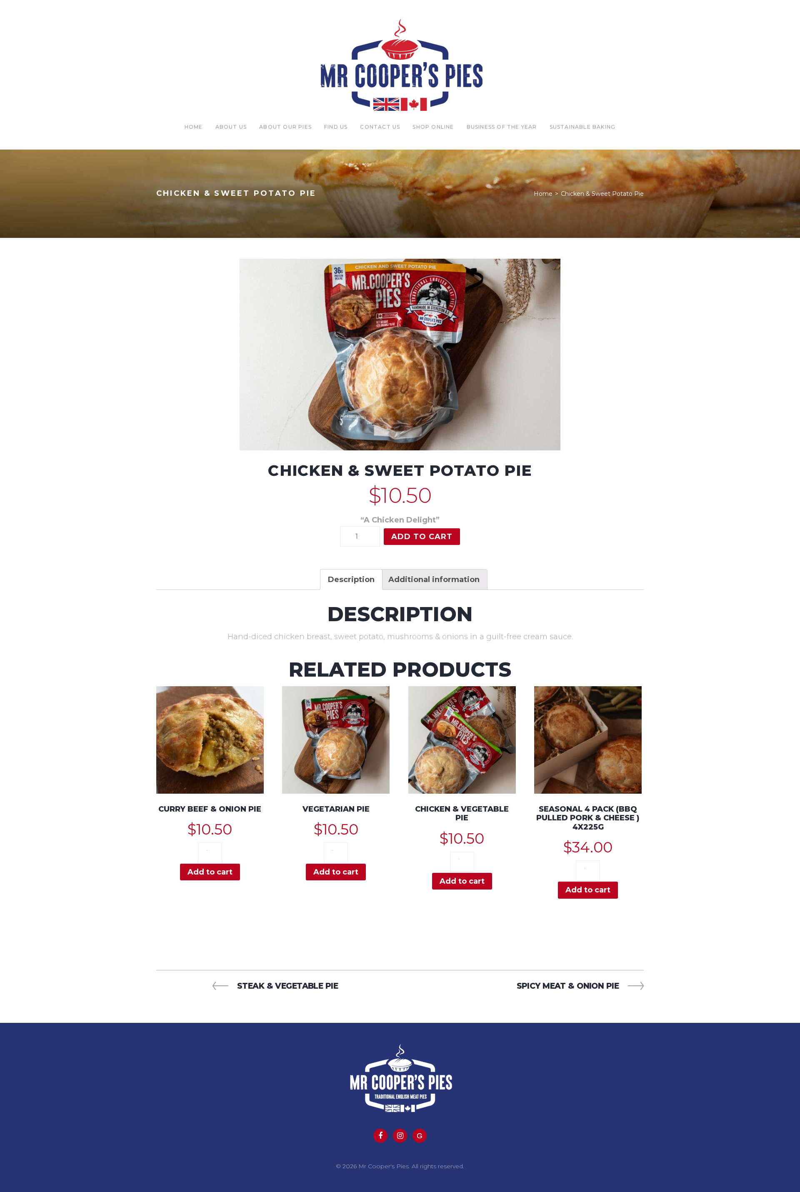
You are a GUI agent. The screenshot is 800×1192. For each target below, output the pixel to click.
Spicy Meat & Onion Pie (568, 986)
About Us (231, 127)
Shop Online (433, 127)
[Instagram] (400, 1136)
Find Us (336, 127)
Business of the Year (502, 127)
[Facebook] (380, 1136)
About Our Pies (285, 127)
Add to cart (422, 536)
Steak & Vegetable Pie (287, 986)
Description (351, 579)
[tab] (351, 579)
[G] (419, 1136)
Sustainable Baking (583, 127)
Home (194, 127)
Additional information (434, 579)
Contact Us (380, 127)
